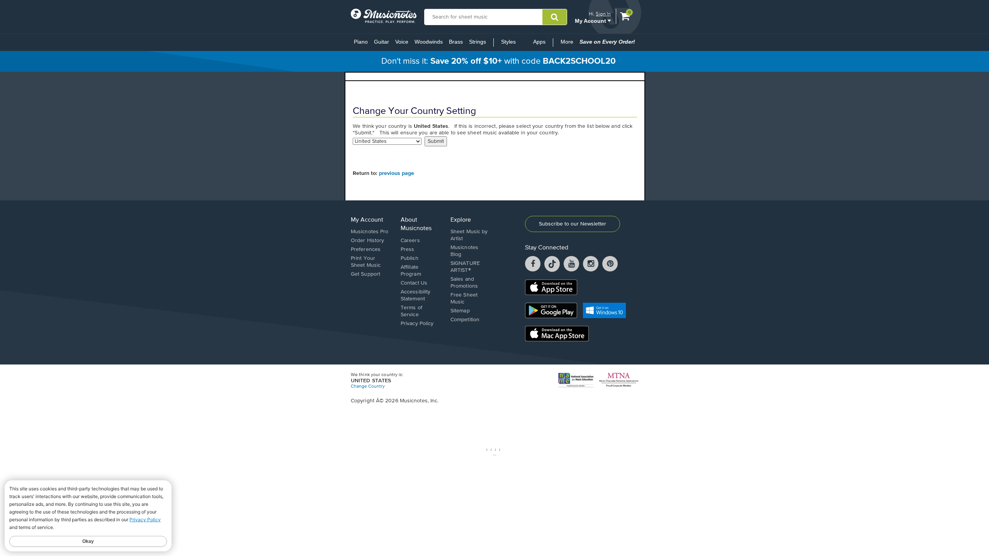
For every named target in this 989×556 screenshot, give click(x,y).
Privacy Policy (417, 323)
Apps (539, 42)
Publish (409, 258)
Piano (361, 42)
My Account (591, 21)
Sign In (603, 14)
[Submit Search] (554, 17)
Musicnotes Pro (369, 231)
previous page (396, 173)
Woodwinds (429, 42)
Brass (456, 42)
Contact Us (414, 283)
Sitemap (460, 311)
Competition (464, 319)
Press (408, 249)
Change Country (368, 386)
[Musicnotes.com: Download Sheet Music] (383, 16)
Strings (477, 42)
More (568, 44)
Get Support (365, 274)
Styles (508, 42)
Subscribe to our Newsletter (572, 224)
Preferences (366, 249)
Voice (401, 42)
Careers (410, 240)
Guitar (381, 42)
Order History (367, 240)
